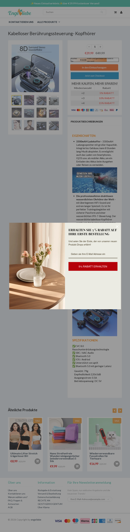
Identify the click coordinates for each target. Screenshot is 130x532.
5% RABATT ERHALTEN (93, 266)
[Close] (117, 226)
